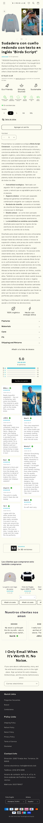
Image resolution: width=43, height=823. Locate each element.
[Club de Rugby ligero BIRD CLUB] (27, 576)
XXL (31, 113)
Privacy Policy (9, 737)
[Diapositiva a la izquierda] (17, 39)
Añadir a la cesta (10, 602)
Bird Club (17, 816)
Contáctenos (9, 709)
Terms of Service (10, 741)
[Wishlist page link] (29, 3)
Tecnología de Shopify (27, 816)
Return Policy (9, 732)
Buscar (6, 705)
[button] (4, 3)
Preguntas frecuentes (12, 700)
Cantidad (5, 133)
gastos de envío (20, 78)
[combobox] (27, 597)
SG (24, 113)
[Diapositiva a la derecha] (26, 39)
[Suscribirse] (36, 683)
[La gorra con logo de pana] (10, 576)
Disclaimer (8, 746)
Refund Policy (9, 727)
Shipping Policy (10, 723)
